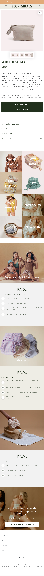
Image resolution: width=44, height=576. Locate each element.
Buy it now (22, 110)
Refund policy (18, 566)
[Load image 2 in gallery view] (17, 55)
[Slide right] (41, 2)
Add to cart (22, 104)
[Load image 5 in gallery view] (31, 55)
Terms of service (39, 566)
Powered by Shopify (6, 566)
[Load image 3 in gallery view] (22, 55)
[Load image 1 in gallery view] (13, 55)
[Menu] (5, 6)
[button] (36, 6)
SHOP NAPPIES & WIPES (22, 524)
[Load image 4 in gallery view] (27, 55)
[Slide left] (3, 2)
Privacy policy (28, 566)
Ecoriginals (18, 564)
